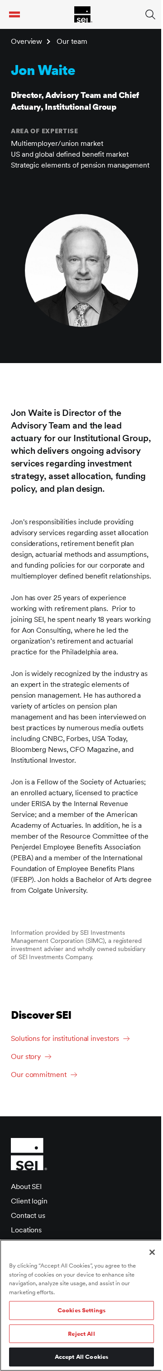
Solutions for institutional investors (65, 1038)
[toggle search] (150, 14)
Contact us (28, 1215)
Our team (72, 41)
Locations (26, 1230)
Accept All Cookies (81, 1356)
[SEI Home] (83, 14)
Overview (26, 41)
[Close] (152, 1252)
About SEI (26, 1186)
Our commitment (39, 1074)
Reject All (81, 1333)
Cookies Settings (81, 1310)
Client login (29, 1201)
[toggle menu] (14, 14)
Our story (26, 1056)
